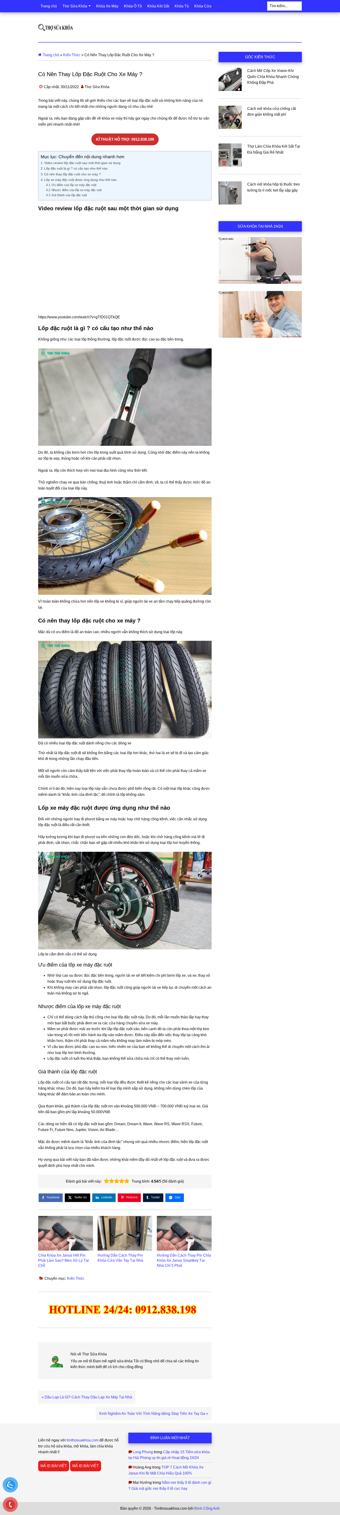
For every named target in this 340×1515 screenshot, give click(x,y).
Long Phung (143, 1452)
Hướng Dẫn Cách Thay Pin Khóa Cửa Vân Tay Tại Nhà (120, 1257)
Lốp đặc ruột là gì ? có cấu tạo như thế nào (76, 168)
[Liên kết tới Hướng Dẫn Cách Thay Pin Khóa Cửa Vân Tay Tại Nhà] (125, 1233)
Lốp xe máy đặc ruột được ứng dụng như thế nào (80, 180)
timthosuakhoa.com (83, 1440)
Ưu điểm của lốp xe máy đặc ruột (74, 185)
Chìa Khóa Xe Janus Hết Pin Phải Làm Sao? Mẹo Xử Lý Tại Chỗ (63, 1260)
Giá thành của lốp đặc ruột (69, 195)
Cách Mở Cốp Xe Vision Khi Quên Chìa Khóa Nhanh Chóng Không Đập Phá (273, 76)
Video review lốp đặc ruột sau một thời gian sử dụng (82, 163)
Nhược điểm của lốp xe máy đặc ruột (77, 190)
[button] (106, 1181)
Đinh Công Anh (207, 1508)
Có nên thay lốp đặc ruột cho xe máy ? (72, 174)
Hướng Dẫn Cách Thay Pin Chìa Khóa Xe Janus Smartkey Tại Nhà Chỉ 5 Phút (184, 1260)
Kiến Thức (71, 55)
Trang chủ (51, 55)
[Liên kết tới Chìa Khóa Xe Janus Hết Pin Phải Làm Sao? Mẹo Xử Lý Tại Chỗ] (65, 1233)
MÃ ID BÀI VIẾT (53, 1466)
